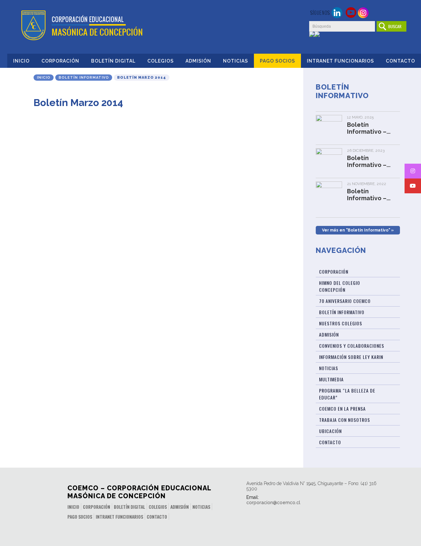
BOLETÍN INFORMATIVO (341, 312)
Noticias (235, 61)
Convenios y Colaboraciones (351, 345)
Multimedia (331, 379)
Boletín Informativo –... (368, 128)
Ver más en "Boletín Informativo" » (358, 230)
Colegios (160, 61)
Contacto (400, 61)
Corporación (60, 61)
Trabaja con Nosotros (344, 419)
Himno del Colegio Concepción (339, 286)
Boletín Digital (113, 61)
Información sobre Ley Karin (351, 356)
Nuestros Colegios (340, 323)
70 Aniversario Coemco (345, 300)
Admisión (198, 61)
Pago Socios (277, 61)
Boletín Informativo (84, 77)
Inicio (21, 61)
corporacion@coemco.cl (273, 502)
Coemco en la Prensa (342, 408)
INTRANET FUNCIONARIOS (340, 61)
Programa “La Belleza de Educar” (347, 394)
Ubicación (330, 430)
